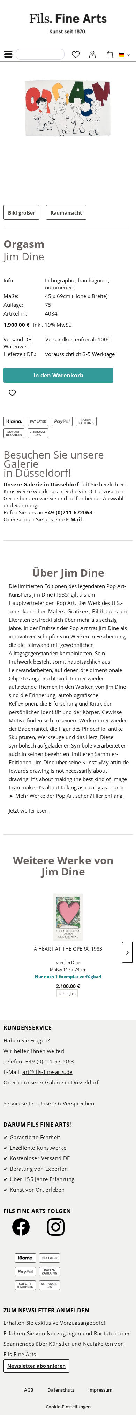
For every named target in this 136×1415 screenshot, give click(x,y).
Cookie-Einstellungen (68, 1406)
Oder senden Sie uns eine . (44, 519)
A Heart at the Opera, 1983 (68, 948)
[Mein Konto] (93, 54)
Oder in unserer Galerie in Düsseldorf (51, 1082)
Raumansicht (66, 212)
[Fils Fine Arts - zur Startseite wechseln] (68, 23)
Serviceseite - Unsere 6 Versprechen (48, 1103)
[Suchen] (23, 54)
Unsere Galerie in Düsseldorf (41, 484)
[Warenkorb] (110, 54)
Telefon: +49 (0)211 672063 (38, 1061)
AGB (28, 1390)
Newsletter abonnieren (36, 1366)
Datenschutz (60, 1390)
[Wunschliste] (76, 54)
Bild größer (21, 212)
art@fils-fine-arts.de (47, 1071)
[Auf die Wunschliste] (13, 393)
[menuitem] (10, 54)
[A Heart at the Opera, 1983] (68, 917)
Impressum (100, 1390)
